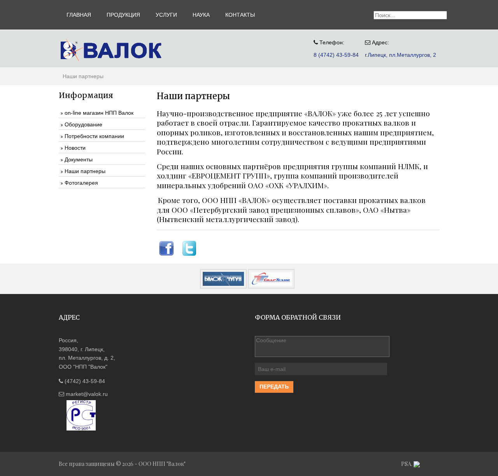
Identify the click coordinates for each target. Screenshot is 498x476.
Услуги (166, 15)
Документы (79, 159)
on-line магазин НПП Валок (99, 113)
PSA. (407, 463)
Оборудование (83, 124)
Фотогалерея (81, 183)
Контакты (240, 15)
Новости (75, 148)
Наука (201, 15)
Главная (79, 15)
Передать (274, 386)
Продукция (123, 15)
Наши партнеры (85, 171)
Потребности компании (94, 136)
